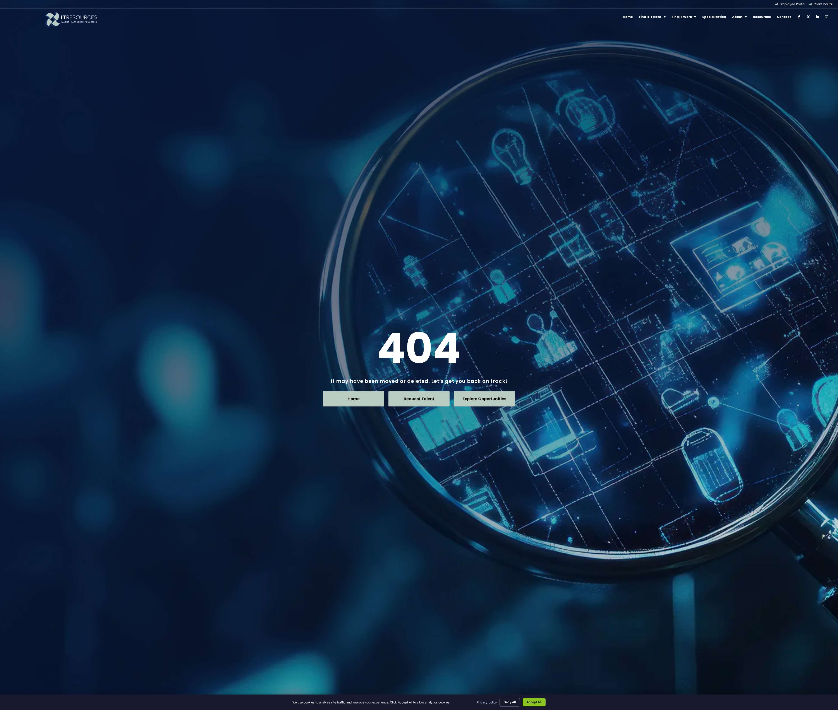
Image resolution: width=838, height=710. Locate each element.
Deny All (510, 702)
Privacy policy (487, 702)
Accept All (534, 702)
